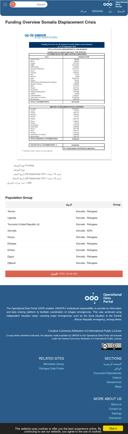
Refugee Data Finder (51, 368)
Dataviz (117, 377)
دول (110, 11)
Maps (118, 386)
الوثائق (118, 368)
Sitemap (117, 413)
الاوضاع (121, 11)
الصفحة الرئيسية (112, 364)
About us (116, 404)
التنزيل (64, 274)
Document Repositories (108, 373)
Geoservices (114, 382)
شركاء (83, 11)
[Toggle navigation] (5, 4)
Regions (97, 11)
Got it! (113, 428)
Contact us (115, 409)
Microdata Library (54, 364)
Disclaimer (115, 418)
